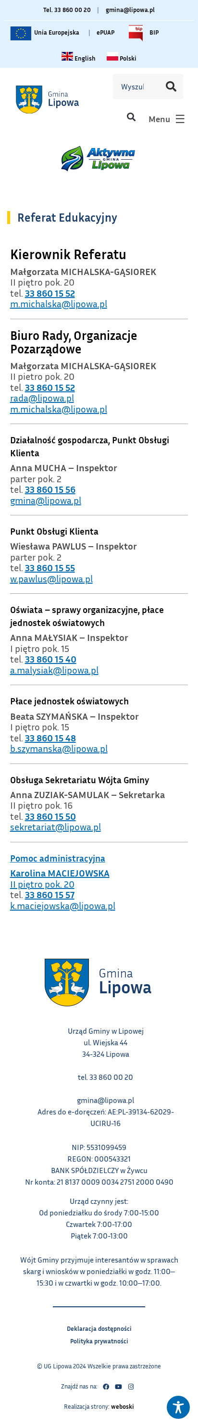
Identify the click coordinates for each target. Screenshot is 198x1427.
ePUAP (105, 32)
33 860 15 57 (49, 894)
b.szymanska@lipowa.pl (59, 748)
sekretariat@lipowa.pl (55, 826)
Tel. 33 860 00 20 (67, 9)
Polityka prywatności (99, 1340)
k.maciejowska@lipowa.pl (62, 905)
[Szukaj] (171, 86)
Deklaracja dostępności (99, 1327)
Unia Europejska (56, 30)
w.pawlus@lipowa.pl (51, 578)
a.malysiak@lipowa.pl (54, 670)
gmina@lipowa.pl (130, 9)
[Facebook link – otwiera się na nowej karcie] (105, 1386)
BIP (153, 30)
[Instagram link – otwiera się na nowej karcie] (130, 1386)
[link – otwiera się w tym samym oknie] (59, 99)
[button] (131, 117)
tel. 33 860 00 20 (105, 1077)
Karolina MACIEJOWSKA (60, 872)
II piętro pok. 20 (42, 883)
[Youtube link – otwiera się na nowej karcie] (118, 1386)
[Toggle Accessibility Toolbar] (178, 1407)
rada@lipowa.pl (42, 397)
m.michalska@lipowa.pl (58, 303)
